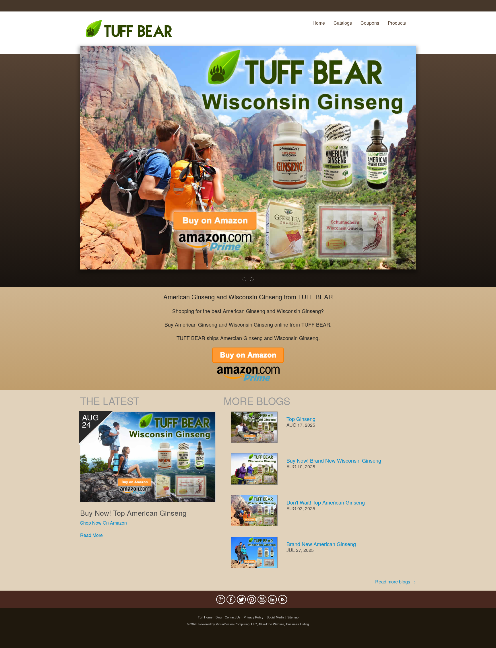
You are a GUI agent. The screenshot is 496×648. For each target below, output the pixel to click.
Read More (91, 535)
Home (319, 23)
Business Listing (297, 624)
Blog (219, 617)
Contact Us (233, 617)
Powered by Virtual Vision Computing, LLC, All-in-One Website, (241, 624)
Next (425, 170)
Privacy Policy (254, 617)
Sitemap (293, 617)
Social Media (275, 617)
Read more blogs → (395, 581)
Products (397, 23)
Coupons (370, 23)
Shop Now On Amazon (103, 522)
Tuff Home (205, 617)
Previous (71, 170)
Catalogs (343, 23)
